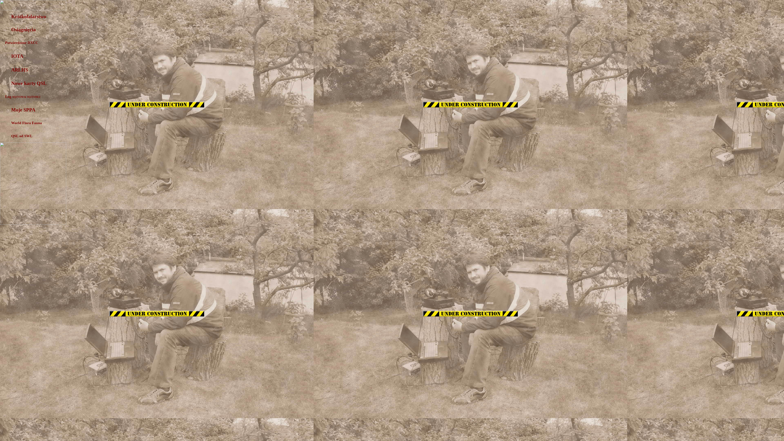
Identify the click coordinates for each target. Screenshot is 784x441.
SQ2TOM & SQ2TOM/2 (26, 96)
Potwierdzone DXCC (19, 43)
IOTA (17, 56)
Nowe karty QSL (29, 83)
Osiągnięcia (23, 29)
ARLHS (19, 69)
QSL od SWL (21, 136)
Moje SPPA (23, 109)
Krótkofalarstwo (28, 16)
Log (8, 97)
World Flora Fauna (26, 123)
